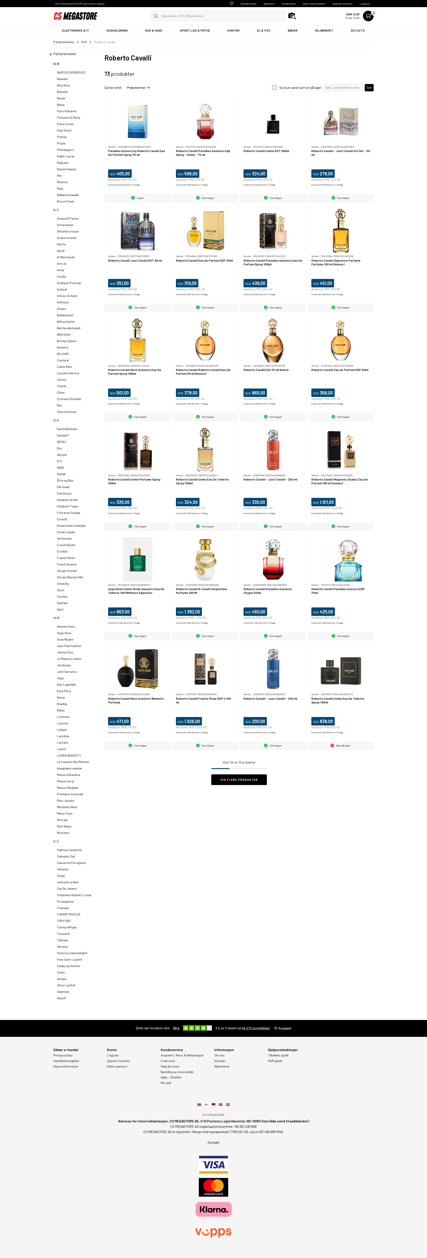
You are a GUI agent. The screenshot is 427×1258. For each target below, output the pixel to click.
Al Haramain (65, 225)
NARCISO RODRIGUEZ (71, 72)
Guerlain (62, 603)
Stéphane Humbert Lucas (74, 895)
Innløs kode (289, 3)
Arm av (61, 263)
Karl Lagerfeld (66, 684)
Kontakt (220, 1061)
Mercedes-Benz (67, 807)
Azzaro (61, 308)
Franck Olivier (66, 558)
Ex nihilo (62, 551)
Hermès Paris (66, 626)
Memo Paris (65, 813)
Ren (59, 405)
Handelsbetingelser (66, 1061)
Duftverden (64, 538)
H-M (56, 618)
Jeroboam (64, 665)
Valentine (63, 992)
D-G (56, 420)
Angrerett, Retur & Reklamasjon (182, 1055)
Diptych (62, 455)
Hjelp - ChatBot (171, 1077)
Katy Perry (64, 691)
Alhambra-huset (68, 231)
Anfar (60, 270)
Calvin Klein (64, 367)
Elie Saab (63, 487)
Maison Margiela (67, 787)
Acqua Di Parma (68, 218)
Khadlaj (62, 704)
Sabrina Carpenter (69, 850)
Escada (62, 519)
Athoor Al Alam (67, 296)
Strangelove (65, 901)
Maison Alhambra (68, 775)
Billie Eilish (63, 334)
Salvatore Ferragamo (71, 863)
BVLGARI (63, 354)
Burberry (62, 347)
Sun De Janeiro (67, 888)
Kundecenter (249, 3)
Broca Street (66, 201)
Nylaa (60, 104)
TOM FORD (63, 921)
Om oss (219, 1055)
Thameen (63, 908)
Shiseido (62, 869)
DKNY (60, 467)
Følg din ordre (170, 1066)
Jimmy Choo (65, 652)
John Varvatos (67, 671)
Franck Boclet (66, 545)
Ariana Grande (66, 238)
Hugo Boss (64, 633)
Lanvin (61, 749)
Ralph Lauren (66, 156)
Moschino (63, 833)
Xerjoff (61, 998)
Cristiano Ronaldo (69, 399)
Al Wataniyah (66, 257)
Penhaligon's (65, 150)
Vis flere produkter (239, 779)
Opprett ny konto (342, 3)
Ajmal (60, 250)
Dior (59, 448)
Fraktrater (168, 1061)
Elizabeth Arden (67, 500)
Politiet (62, 137)
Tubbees (62, 940)
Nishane (62, 92)
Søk (369, 87)
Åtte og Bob (65, 480)
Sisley (61, 875)
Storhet (62, 596)
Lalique (62, 729)
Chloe (60, 392)
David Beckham (67, 429)
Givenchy (63, 583)
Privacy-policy (63, 1055)
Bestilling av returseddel (177, 1072)
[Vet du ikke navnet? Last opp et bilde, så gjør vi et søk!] (292, 16)
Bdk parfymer (66, 321)
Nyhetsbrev (222, 1066)
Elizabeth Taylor (68, 506)
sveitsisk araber (68, 882)
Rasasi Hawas (66, 169)
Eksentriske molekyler (71, 525)
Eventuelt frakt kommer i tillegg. (124, 184)
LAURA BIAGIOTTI (69, 755)
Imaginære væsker (69, 768)
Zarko (61, 972)
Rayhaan (62, 162)
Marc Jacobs (65, 800)
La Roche (63, 717)
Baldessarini (65, 315)
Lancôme (63, 736)
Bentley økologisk (69, 328)
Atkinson (63, 302)
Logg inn (365, 3)
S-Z (56, 841)
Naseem (62, 79)
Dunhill (61, 474)
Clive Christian (66, 412)
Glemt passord (117, 1066)
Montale (62, 820)
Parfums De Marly (68, 117)
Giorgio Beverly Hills (70, 577)
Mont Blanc (64, 826)
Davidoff (62, 435)
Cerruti (61, 379)
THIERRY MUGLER (68, 914)
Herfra (61, 244)
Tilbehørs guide (278, 1055)
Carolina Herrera (68, 373)
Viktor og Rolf (66, 985)
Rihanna (62, 182)
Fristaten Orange (68, 513)
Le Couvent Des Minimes (73, 762)
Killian (61, 710)
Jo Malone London (69, 659)
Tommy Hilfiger (67, 927)
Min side (166, 1083)
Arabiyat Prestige (69, 283)
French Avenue (67, 564)
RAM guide (275, 1061)
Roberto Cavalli (68, 195)
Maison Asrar (66, 781)
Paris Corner (65, 124)
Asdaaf (62, 289)
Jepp (60, 678)
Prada (61, 143)
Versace (62, 946)
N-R (56, 64)
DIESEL (62, 442)
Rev (59, 175)
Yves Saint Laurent (70, 959)
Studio (61, 276)
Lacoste (62, 723)
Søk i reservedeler (314, 3)
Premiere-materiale (70, 794)
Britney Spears (67, 341)
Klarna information (65, 1066)
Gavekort (269, 3)
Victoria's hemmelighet (72, 953)
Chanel (61, 386)
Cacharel (63, 360)
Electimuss (64, 493)
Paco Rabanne (67, 111)
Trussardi (63, 933)
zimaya (61, 979)
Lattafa (62, 742)
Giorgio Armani (67, 571)
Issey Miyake (65, 639)
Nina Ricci (63, 85)
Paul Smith (64, 130)
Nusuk (61, 98)
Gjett (60, 609)
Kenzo (61, 697)
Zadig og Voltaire (68, 966)
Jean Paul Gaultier (69, 646)
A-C (56, 210)
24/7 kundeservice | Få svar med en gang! (80, 3)
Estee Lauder (66, 532)
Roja (60, 188)
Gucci (60, 590)
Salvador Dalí (66, 856)
